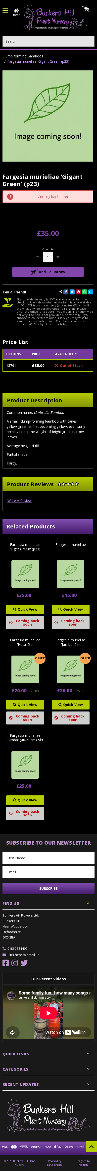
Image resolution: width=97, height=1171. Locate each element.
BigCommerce (54, 1165)
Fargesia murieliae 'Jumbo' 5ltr (70, 642)
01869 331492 (17, 948)
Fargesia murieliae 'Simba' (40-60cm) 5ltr (25, 737)
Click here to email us (23, 954)
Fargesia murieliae (70, 544)
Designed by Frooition (83, 1163)
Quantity (48, 249)
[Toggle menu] (5, 10)
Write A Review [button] (19, 500)
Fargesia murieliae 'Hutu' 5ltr (25, 642)
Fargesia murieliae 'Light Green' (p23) (25, 546)
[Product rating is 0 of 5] (68, 484)
